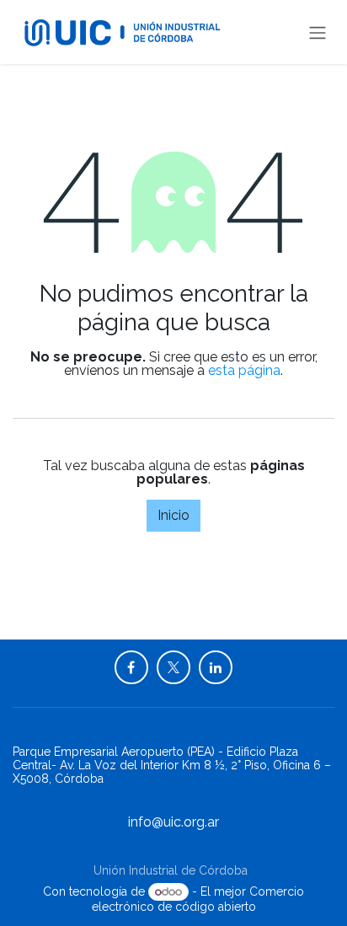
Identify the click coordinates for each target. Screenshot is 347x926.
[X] (173, 667)
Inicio (173, 515)
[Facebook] (131, 667)
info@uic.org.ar (173, 822)
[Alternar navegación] (317, 31)
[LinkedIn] (215, 667)
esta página (244, 370)
